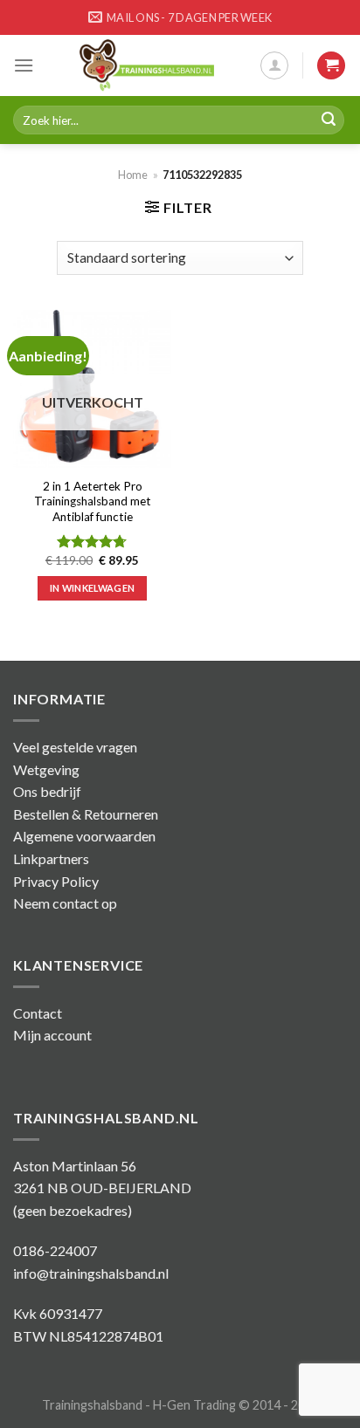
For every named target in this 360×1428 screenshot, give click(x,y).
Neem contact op (65, 903)
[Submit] (328, 120)
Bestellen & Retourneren (85, 814)
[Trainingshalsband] (146, 65)
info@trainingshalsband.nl (91, 1273)
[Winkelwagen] (331, 65)
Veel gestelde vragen (75, 746)
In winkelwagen (92, 588)
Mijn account (52, 1034)
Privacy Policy (56, 881)
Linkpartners (51, 858)
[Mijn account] (274, 65)
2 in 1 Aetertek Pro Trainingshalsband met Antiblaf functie (92, 501)
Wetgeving (46, 769)
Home (133, 175)
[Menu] (23, 65)
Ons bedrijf (47, 791)
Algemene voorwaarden (84, 835)
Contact (37, 1013)
